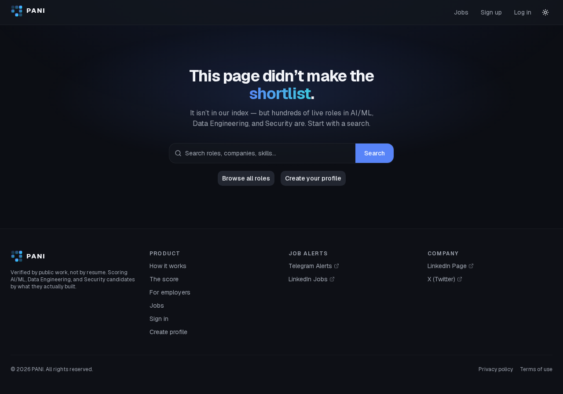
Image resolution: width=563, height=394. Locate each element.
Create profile (168, 332)
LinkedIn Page (447, 266)
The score (164, 279)
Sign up (491, 12)
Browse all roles (246, 178)
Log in (522, 12)
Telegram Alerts (310, 266)
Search (374, 153)
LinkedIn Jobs (308, 279)
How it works (168, 266)
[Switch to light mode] (545, 12)
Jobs (461, 12)
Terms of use (536, 369)
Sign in (159, 319)
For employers (170, 292)
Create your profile (313, 178)
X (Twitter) (441, 279)
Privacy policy (496, 369)
